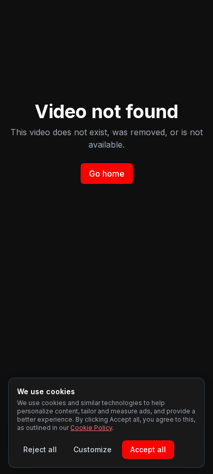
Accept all (148, 449)
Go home (107, 173)
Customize (92, 449)
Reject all (40, 449)
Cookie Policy (91, 428)
